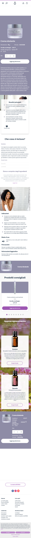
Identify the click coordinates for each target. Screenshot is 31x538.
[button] (6, 314)
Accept (8, 532)
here (2, 529)
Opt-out (23, 532)
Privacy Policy (15, 536)
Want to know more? (15, 534)
